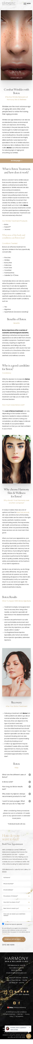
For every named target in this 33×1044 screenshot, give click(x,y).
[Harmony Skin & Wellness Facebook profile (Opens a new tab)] (19, 1003)
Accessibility (19, 1016)
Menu (29, 3)
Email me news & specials (13, 924)
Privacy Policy (5, 934)
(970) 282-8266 (8, 945)
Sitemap (20, 1014)
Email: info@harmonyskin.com (16, 973)
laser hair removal (23, 512)
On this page (16, 160)
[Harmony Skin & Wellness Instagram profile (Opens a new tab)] (14, 1003)
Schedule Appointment (13, 939)
